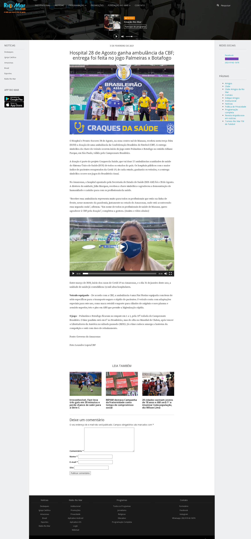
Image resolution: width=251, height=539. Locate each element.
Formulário (183, 506)
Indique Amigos (232, 98)
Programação (77, 5)
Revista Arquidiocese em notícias (234, 117)
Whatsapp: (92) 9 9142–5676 (183, 518)
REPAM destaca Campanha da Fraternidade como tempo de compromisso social (121, 403)
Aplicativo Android (75, 518)
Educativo (122, 518)
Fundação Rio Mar (118, 5)
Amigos (228, 83)
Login (75, 526)
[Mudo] (165, 273)
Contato (140, 5)
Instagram (184, 514)
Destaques (8, 52)
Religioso (122, 514)
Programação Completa (122, 522)
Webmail (75, 530)
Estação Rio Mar (132, 22)
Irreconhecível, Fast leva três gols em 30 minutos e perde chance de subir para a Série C (85, 403)
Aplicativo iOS (75, 522)
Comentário (77, 451)
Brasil (6, 68)
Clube (227, 86)
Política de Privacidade (235, 106)
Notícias (59, 5)
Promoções (97, 5)
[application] (122, 246)
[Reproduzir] (73, 273)
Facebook (184, 510)
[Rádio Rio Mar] (14, 3)
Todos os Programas (122, 506)
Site (72, 467)
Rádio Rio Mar (10, 79)
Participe (135, 26)
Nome (74, 456)
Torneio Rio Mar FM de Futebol (234, 122)
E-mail (74, 462)
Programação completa (231, 111)
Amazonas (8, 62)
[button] (122, 247)
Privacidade (75, 514)
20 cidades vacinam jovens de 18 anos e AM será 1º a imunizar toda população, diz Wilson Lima (157, 403)
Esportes (8, 73)
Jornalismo (122, 510)
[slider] (119, 273)
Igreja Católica (10, 57)
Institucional (42, 5)
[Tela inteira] (170, 273)
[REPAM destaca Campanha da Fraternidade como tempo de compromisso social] (122, 384)
